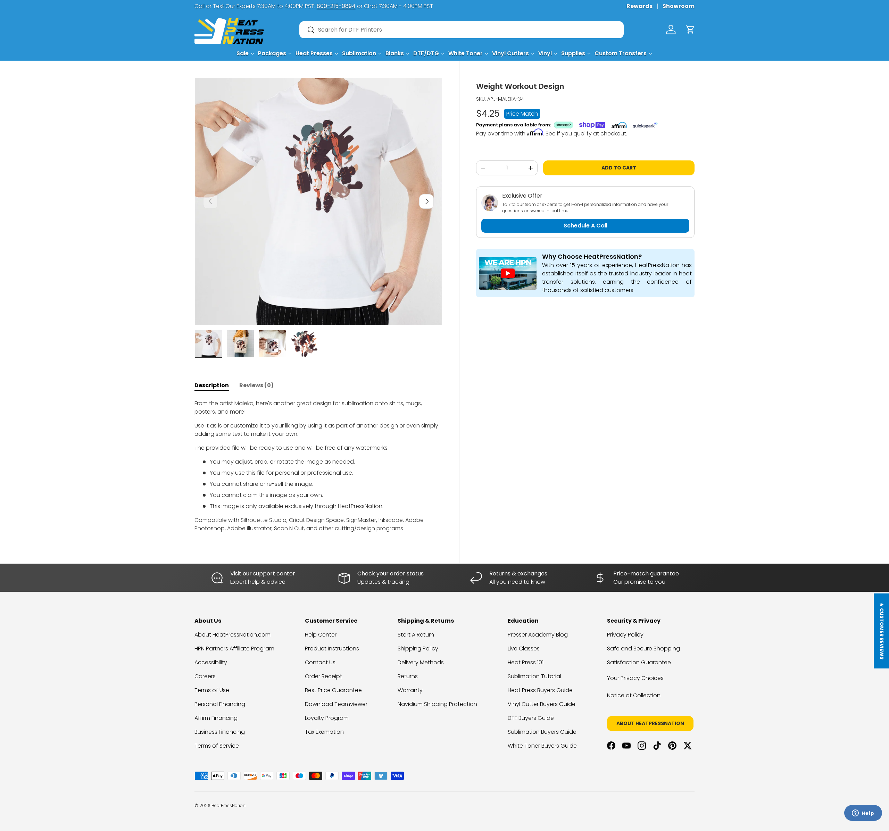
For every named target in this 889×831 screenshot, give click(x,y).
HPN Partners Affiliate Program (234, 649)
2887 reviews (667, 810)
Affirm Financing (216, 718)
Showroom (679, 6)
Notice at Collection (633, 695)
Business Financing (219, 732)
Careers (205, 676)
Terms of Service (216, 746)
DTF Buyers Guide (531, 718)
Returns (408, 676)
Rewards (639, 6)
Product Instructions (332, 649)
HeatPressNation (228, 805)
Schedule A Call (585, 226)
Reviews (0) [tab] (256, 385)
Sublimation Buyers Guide (542, 732)
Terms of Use (211, 690)
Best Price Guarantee (333, 690)
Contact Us (320, 662)
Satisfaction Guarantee (639, 662)
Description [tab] (211, 385)
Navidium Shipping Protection (437, 704)
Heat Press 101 (525, 662)
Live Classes (524, 649)
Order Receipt (323, 676)
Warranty (410, 690)
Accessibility (210, 662)
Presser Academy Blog (538, 635)
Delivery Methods (421, 662)
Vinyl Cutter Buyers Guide (541, 704)
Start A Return (416, 635)
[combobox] (461, 29)
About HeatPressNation (650, 723)
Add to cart (618, 167)
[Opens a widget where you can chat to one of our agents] (863, 813)
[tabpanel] (318, 466)
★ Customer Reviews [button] (881, 631)
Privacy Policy (625, 635)
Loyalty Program (327, 718)
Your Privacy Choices (635, 678)
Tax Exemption (324, 732)
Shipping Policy (418, 649)
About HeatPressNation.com (232, 635)
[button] (690, 29)
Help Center (321, 635)
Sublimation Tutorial (534, 676)
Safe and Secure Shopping (643, 649)
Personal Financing (219, 704)
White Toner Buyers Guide (542, 746)
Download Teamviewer (336, 704)
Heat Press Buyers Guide (540, 690)
